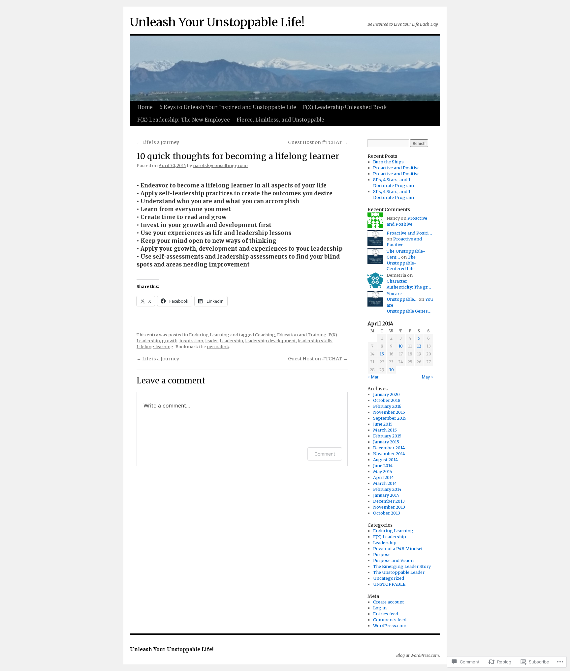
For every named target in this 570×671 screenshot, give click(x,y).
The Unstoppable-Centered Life (401, 263)
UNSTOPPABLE (389, 584)
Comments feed (389, 619)
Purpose (382, 554)
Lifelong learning (155, 346)
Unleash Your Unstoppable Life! (217, 22)
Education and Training (302, 334)
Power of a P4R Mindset (398, 548)
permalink (218, 346)
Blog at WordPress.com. (418, 655)
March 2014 (385, 483)
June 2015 (383, 424)
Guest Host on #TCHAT (318, 142)
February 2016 (387, 406)
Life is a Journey (158, 142)
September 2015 (389, 418)
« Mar (372, 377)
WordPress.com (389, 625)
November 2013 (389, 507)
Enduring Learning (209, 334)
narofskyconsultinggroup (220, 165)
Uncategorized (388, 578)
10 (400, 346)
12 (419, 346)
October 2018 (386, 400)
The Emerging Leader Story (402, 566)
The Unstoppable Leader (399, 572)
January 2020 (386, 394)
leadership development (270, 340)
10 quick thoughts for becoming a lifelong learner (238, 156)
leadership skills (315, 340)
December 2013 (389, 501)
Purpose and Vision (393, 560)
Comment (324, 454)
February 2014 (387, 489)
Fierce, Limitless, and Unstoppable (280, 120)
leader (211, 340)
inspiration (191, 340)
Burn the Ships (388, 161)
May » (427, 377)
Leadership (231, 340)
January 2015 (386, 441)
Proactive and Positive (396, 167)
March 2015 (385, 430)
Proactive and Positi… (409, 233)
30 (391, 369)
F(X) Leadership (389, 536)
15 (382, 353)
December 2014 (389, 447)
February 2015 (387, 435)
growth (169, 340)
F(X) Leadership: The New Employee (183, 120)
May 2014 (382, 471)
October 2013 (386, 513)
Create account (388, 602)
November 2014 (389, 453)
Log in (380, 607)
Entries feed (385, 613)
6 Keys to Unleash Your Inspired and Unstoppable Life (227, 107)
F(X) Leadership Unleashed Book (345, 107)
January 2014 (386, 495)
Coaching (265, 334)
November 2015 (389, 412)
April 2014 (383, 477)
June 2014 (383, 465)
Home (145, 107)
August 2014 (385, 459)
